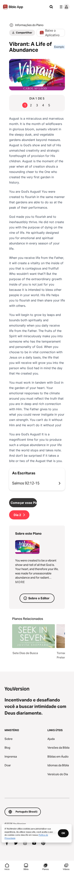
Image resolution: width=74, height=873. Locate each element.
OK (63, 833)
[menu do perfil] (64, 7)
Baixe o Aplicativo (52, 33)
